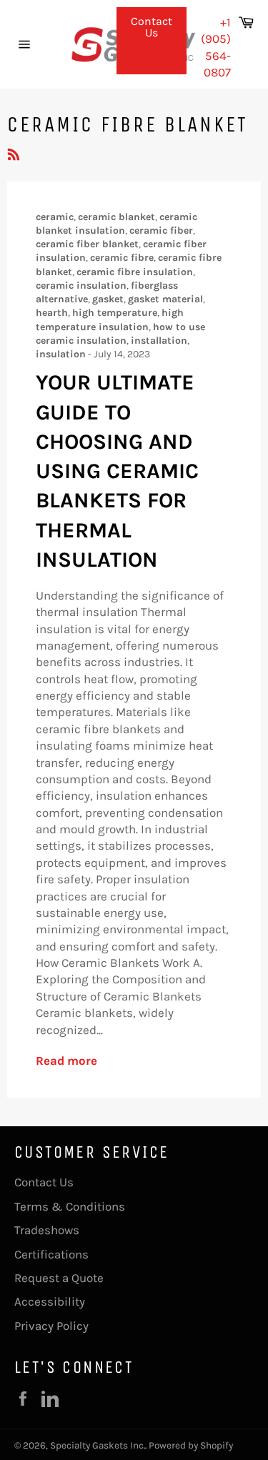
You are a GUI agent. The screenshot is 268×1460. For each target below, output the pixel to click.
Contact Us (151, 26)
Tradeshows (46, 1230)
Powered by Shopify (191, 1445)
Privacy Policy (51, 1326)
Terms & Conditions (69, 1206)
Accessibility (49, 1301)
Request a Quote (59, 1278)
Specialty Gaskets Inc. (97, 1445)
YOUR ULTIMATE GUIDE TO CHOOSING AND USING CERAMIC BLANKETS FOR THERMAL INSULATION (117, 470)
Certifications (51, 1254)
